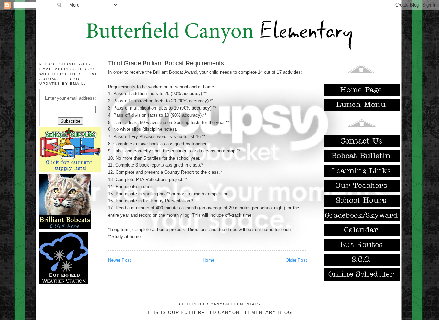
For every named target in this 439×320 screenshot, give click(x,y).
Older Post (296, 260)
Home (208, 260)
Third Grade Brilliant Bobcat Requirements (166, 63)
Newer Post (119, 260)
